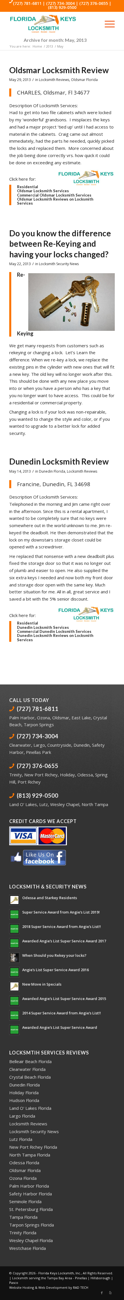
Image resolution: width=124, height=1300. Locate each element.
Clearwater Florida (27, 1069)
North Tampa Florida (29, 1155)
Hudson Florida (24, 1100)
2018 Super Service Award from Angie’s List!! (61, 926)
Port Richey (29, 782)
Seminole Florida (25, 1201)
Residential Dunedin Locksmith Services (43, 625)
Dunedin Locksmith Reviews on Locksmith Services (55, 637)
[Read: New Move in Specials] (14, 986)
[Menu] (107, 23)
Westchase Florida (27, 1248)
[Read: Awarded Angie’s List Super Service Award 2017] (14, 943)
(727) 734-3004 (60, 3)
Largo (39, 745)
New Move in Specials (41, 984)
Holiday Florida (24, 1092)
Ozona (43, 717)
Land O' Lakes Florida (30, 1108)
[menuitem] (107, 23)
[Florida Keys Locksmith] (62, 23)
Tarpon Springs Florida (31, 1225)
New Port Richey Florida (33, 1147)
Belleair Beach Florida (30, 1061)
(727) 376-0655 (93, 3)
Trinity (15, 775)
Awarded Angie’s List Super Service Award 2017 (64, 941)
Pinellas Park (38, 752)
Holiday (67, 775)
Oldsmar (60, 717)
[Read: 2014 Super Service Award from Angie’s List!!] (14, 1015)
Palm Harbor (22, 717)
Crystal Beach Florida (30, 1077)
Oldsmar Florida (84, 79)
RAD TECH (80, 1287)
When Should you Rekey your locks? (54, 955)
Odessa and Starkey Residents (49, 897)
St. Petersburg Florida (31, 1209)
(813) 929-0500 (62, 7)
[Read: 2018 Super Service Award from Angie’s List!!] (14, 929)
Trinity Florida (22, 1232)
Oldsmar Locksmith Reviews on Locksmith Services (55, 201)
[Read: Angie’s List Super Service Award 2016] (14, 972)
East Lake (81, 717)
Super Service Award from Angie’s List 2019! (61, 912)
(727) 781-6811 (27, 3)
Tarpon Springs (39, 724)
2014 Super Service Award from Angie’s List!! (61, 1013)
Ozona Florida (23, 1178)
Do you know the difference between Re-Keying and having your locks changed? (60, 243)
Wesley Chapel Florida (31, 1240)
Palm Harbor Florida (29, 1186)
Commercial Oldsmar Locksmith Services (54, 195)
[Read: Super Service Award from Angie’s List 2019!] (14, 914)
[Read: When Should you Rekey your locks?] (14, 957)
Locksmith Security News (59, 263)
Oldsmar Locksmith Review (59, 70)
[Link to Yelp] (110, 1292)
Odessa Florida (24, 1162)
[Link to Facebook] (101, 1292)
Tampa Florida (23, 1217)
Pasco (13, 1282)
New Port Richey (41, 775)
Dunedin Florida (52, 471)
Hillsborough (100, 1278)
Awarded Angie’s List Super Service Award (59, 1027)
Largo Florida (22, 1116)
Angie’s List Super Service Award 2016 (55, 969)
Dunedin (82, 745)
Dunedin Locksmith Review (59, 461)
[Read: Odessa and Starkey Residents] (14, 900)
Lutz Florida (20, 1139)
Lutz (43, 804)
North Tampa (95, 804)
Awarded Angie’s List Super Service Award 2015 (64, 998)
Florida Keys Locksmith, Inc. (59, 1273)
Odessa (85, 775)
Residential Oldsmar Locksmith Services (43, 188)
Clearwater (20, 745)
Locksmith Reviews (54, 79)
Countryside (59, 745)
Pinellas (81, 1278)
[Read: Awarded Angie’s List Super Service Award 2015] (14, 1001)
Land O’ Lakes (23, 804)
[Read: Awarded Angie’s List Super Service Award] (14, 1029)
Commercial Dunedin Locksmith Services (54, 631)
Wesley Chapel (64, 804)
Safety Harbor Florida (30, 1194)
